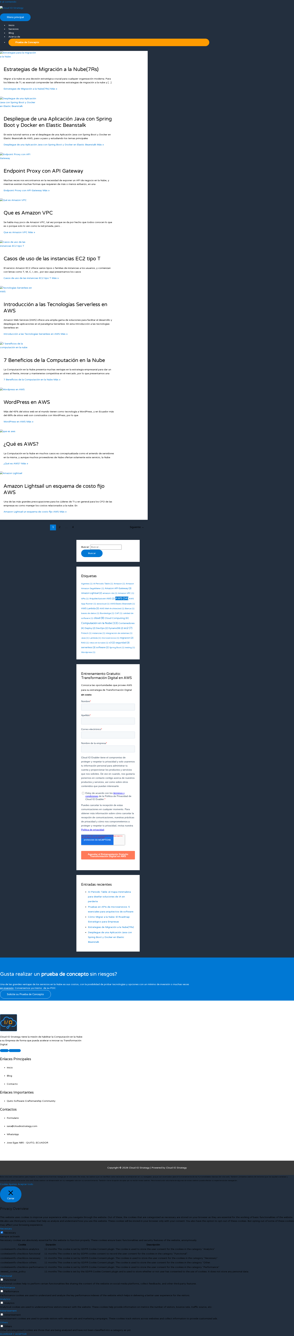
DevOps (102, 628)
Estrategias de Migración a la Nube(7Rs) (51, 69)
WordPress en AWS (27, 402)
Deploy (90, 628)
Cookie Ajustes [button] (8, 1184)
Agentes (87, 583)
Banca (129, 608)
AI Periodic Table (103, 583)
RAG (85, 643)
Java (85, 638)
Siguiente (137, 527)
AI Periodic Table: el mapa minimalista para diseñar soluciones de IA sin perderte (109, 896)
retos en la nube (98, 643)
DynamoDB (116, 628)
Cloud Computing (117, 618)
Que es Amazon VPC (28, 213)
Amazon (119, 583)
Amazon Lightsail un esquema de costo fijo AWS (54, 489)
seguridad (122, 642)
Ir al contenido (8, 1)
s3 (112, 642)
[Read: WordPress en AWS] (12, 389)
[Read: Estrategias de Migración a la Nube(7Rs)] (18, 56)
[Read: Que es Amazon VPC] (13, 200)
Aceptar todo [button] (25, 1184)
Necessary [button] (6, 1228)
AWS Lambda (90, 608)
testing (130, 647)
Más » (30, 88)
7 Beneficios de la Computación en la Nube (54, 360)
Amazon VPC (126, 593)
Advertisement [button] (8, 1310)
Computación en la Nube (99, 623)
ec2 (128, 628)
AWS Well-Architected (112, 608)
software (102, 647)
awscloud (103, 604)
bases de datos (90, 613)
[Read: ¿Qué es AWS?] (7, 431)
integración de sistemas (119, 633)
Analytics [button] (5, 1299)
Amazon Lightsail (91, 593)
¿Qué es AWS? (21, 444)
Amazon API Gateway (118, 588)
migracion (126, 638)
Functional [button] (6, 1276)
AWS (121, 598)
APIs (85, 598)
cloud (99, 618)
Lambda (95, 638)
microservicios (110, 638)
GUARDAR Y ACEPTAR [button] (13, 1334)
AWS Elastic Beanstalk (122, 604)
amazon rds (110, 593)
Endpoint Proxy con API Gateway (43, 171)
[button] (109, 42)
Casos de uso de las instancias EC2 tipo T (52, 259)
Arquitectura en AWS (102, 598)
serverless (88, 647)
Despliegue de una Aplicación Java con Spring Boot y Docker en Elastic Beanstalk (58, 122)
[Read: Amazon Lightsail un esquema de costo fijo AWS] (11, 473)
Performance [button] (7, 1287)
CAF (118, 613)
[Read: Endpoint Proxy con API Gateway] (18, 158)
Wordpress (88, 652)
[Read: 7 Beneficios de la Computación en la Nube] (18, 347)
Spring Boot (116, 647)
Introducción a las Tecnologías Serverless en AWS (55, 307)
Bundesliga (107, 613)
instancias (98, 633)
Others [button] (4, 1322)
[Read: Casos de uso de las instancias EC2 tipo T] (18, 245)
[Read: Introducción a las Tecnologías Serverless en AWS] (18, 291)
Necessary (10, 1232)
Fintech (86, 633)
